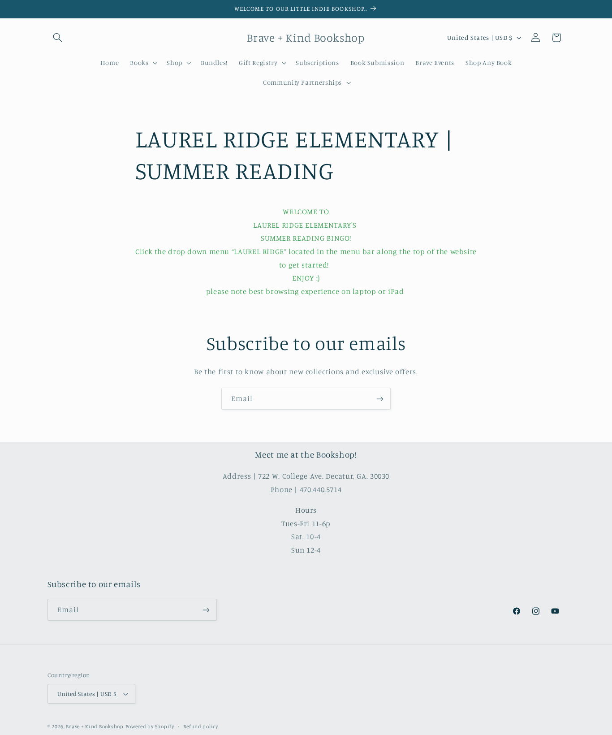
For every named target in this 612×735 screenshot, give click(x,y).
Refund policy (200, 726)
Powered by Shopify (149, 726)
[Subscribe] (380, 399)
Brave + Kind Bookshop (94, 726)
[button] (57, 37)
